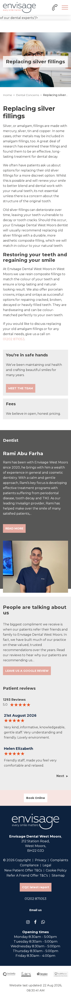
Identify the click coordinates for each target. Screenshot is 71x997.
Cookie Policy (56, 870)
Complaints (59, 860)
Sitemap (58, 875)
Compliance (29, 865)
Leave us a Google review (27, 671)
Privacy (40, 860)
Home (7, 95)
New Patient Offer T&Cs (23, 870)
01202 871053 (13, 339)
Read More (14, 528)
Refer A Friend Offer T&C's (27, 875)
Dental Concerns (27, 95)
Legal (47, 865)
